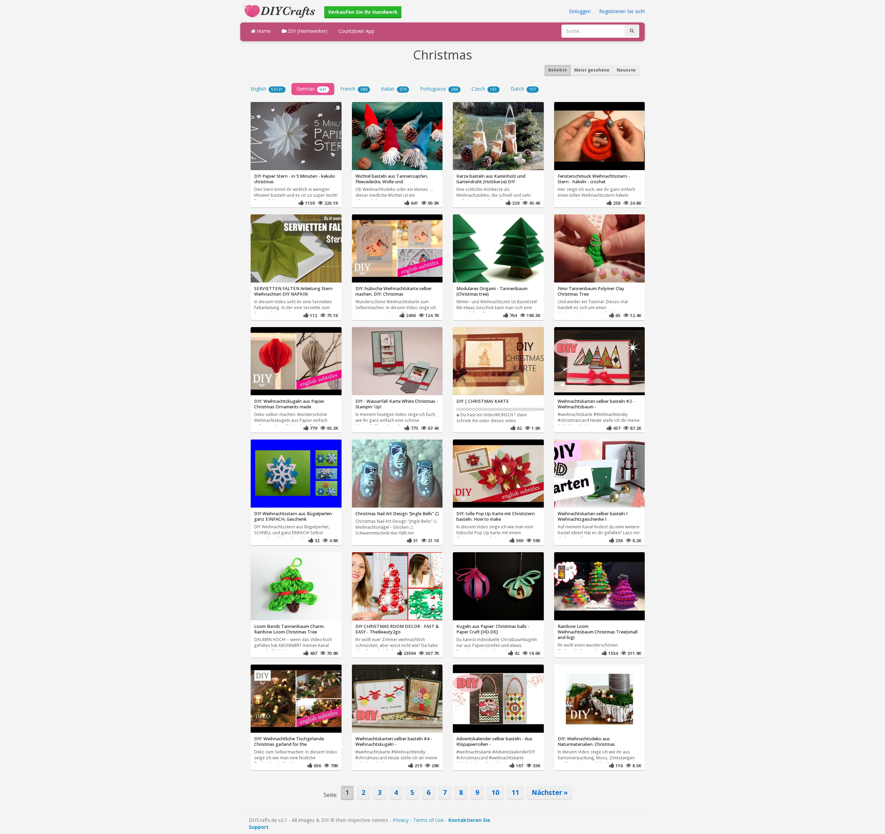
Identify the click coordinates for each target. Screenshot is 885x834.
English (267, 88)
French (353, 88)
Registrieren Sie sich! (622, 11)
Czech (484, 88)
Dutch (523, 88)
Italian (394, 88)
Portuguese (439, 88)
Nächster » (550, 792)
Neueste (626, 70)
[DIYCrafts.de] (280, 11)
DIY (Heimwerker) (307, 31)
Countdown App (356, 31)
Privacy (401, 820)
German (312, 88)
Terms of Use (428, 820)
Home (263, 31)
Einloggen (580, 11)
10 (495, 792)
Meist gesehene (591, 70)
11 (515, 792)
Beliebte (557, 70)
